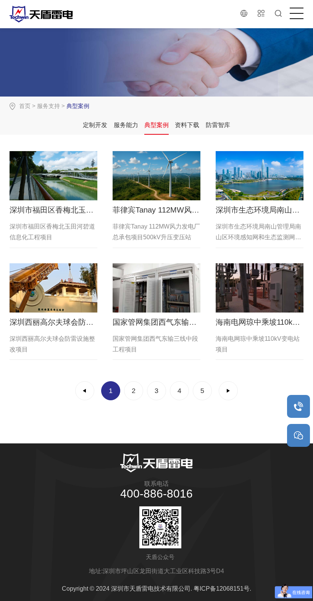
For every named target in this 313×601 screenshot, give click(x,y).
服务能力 (126, 125)
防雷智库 (218, 125)
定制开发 (95, 125)
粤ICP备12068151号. (222, 588)
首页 (25, 106)
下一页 (228, 390)
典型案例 (156, 125)
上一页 (84, 390)
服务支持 (48, 106)
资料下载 (187, 125)
